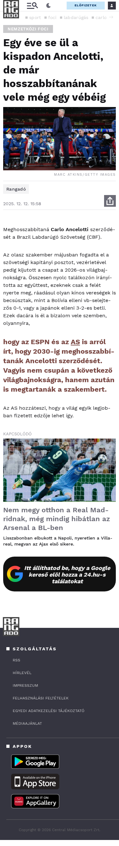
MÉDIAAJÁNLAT (27, 723)
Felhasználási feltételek (41, 698)
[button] (111, 17)
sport (35, 17)
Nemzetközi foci (28, 29)
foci (52, 17)
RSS (16, 660)
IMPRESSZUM (25, 685)
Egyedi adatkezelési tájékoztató (48, 711)
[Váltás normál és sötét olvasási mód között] (48, 5)
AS (75, 342)
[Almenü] (32, 5)
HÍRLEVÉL (22, 673)
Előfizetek (86, 5)
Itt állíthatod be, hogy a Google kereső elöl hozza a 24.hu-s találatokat (67, 574)
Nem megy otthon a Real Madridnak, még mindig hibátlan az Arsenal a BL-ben (56, 519)
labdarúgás (76, 17)
